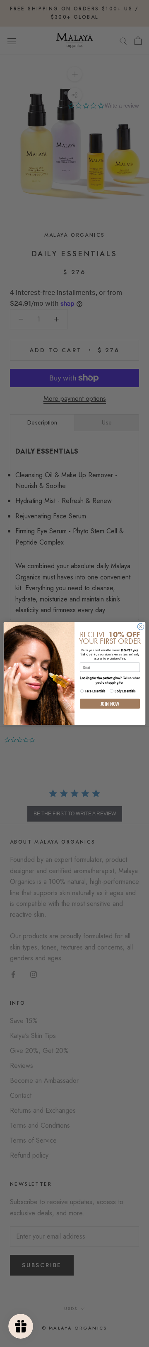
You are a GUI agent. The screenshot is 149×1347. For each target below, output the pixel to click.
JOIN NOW (110, 703)
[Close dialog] (140, 626)
